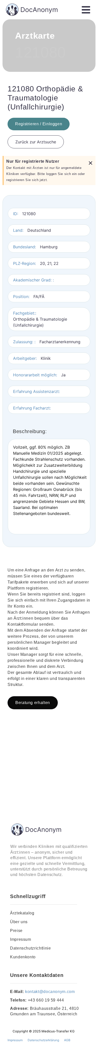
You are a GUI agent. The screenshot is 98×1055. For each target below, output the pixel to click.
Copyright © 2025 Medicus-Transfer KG (44, 1031)
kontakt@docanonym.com (50, 991)
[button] (86, 10)
